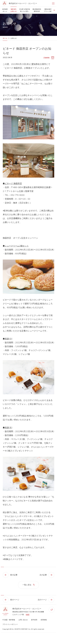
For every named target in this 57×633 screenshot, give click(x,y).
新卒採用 (34, 620)
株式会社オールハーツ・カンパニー (23, 3)
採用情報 (44, 620)
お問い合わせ (23, 620)
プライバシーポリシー (10, 624)
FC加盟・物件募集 (8, 620)
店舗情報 (46, 58)
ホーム (5, 38)
